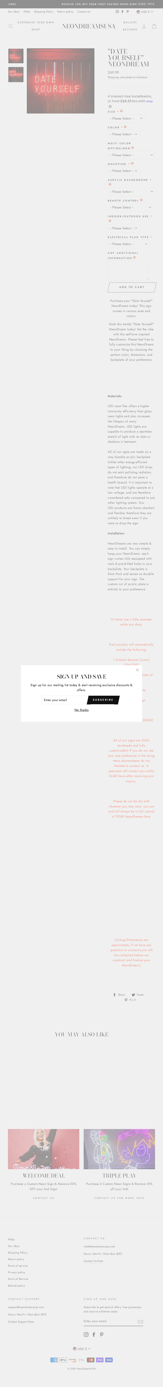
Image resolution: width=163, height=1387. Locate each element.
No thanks (82, 710)
